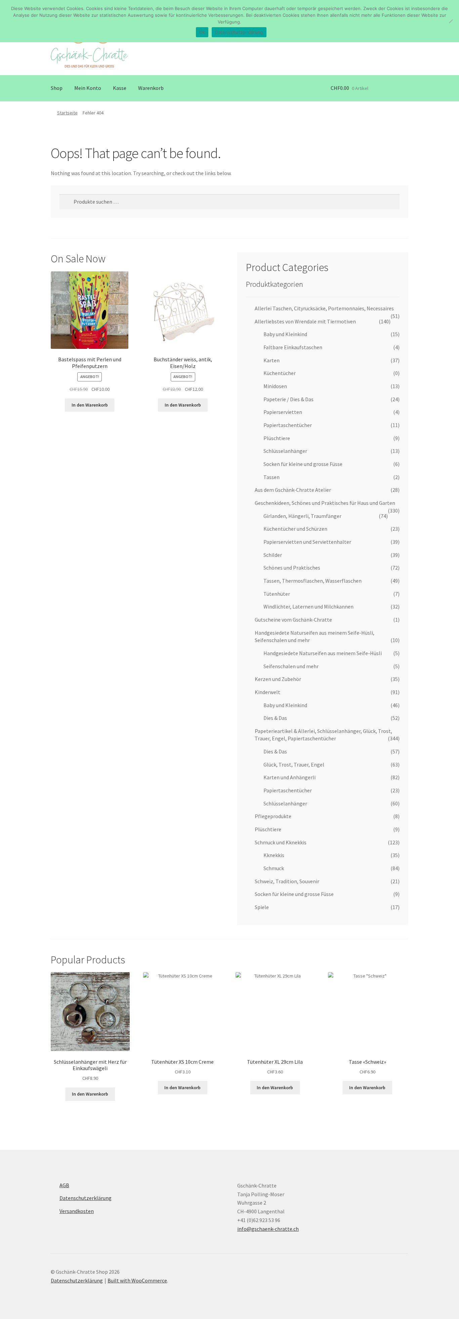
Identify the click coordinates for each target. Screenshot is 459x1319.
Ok (202, 32)
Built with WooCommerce (137, 1280)
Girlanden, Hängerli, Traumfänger (302, 516)
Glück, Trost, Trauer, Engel (293, 764)
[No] (450, 21)
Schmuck (273, 868)
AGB (64, 1185)
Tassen (271, 477)
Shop (56, 88)
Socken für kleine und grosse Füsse (302, 464)
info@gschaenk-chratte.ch (268, 1228)
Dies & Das (275, 718)
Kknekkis (273, 855)
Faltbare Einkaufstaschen (292, 347)
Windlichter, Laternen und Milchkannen (308, 606)
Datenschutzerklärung (85, 1198)
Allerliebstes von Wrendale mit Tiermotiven (305, 321)
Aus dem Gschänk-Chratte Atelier (293, 489)
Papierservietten (282, 412)
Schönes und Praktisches (291, 567)
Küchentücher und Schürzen (295, 528)
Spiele (262, 907)
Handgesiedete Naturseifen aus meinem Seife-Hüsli (322, 653)
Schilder (272, 554)
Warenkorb (151, 88)
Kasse (119, 88)
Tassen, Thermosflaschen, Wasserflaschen (312, 580)
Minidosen (275, 386)
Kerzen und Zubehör (278, 679)
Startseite (67, 113)
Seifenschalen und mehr (291, 666)
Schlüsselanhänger (285, 450)
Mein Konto (87, 88)
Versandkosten (76, 1211)
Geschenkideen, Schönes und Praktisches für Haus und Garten (325, 502)
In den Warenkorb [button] (90, 405)
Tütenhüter (276, 593)
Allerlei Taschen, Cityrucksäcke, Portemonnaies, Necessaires (324, 308)
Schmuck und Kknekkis (280, 842)
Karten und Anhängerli (289, 777)
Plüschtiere (276, 438)
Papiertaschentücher (287, 425)
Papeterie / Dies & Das (288, 399)
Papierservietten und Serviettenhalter (307, 541)
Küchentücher (279, 373)
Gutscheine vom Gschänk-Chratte (293, 619)
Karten (271, 360)
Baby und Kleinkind (285, 334)
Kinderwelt (267, 692)
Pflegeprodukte (273, 816)
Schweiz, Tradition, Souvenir (287, 881)
